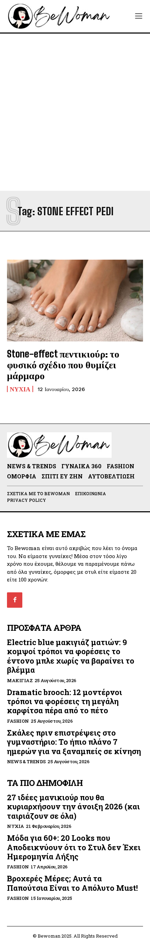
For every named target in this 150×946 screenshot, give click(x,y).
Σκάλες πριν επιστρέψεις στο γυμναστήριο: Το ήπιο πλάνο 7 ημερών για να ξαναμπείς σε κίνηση (74, 742)
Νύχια (20, 389)
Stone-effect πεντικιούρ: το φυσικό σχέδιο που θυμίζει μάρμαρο (63, 364)
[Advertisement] (75, 112)
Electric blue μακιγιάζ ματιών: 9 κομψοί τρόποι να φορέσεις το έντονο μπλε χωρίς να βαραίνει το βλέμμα (70, 656)
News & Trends (26, 762)
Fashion (18, 721)
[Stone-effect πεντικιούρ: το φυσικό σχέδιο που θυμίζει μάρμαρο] (75, 300)
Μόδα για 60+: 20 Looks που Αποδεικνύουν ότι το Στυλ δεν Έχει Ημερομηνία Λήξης (74, 847)
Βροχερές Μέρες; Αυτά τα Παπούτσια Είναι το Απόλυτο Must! (72, 883)
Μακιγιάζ (19, 681)
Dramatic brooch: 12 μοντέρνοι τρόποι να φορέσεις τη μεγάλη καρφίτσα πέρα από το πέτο (64, 701)
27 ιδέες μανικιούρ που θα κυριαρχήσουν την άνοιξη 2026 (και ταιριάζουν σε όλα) (73, 806)
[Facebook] (14, 600)
